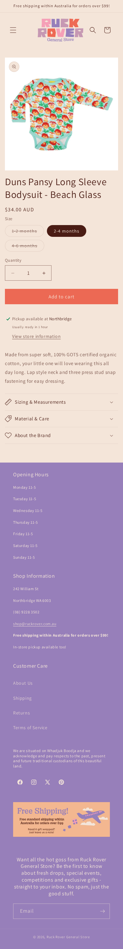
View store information (36, 336)
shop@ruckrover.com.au (34, 623)
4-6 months (28, 247)
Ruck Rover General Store (68, 937)
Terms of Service (30, 727)
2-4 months (66, 231)
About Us (23, 683)
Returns (21, 713)
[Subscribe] (102, 911)
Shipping (22, 698)
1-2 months (28, 232)
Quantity (13, 260)
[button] (13, 30)
